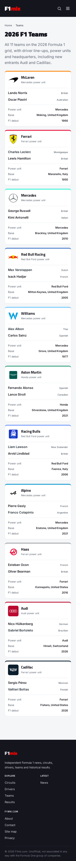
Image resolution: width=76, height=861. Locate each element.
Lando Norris (17, 93)
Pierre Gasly (17, 506)
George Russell (19, 211)
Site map (11, 831)
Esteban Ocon (18, 565)
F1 (12, 8)
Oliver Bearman (19, 571)
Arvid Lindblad (18, 453)
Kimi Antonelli (18, 217)
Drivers (10, 789)
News (44, 782)
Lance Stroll (17, 394)
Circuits (10, 782)
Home (8, 25)
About (9, 818)
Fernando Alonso (20, 388)
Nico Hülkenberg (20, 624)
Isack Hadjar (17, 276)
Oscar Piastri (17, 99)
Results (10, 802)
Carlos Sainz (17, 335)
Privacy (10, 838)
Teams (9, 795)
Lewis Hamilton (19, 158)
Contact (10, 825)
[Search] (59, 8)
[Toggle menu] (67, 8)
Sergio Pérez (17, 683)
